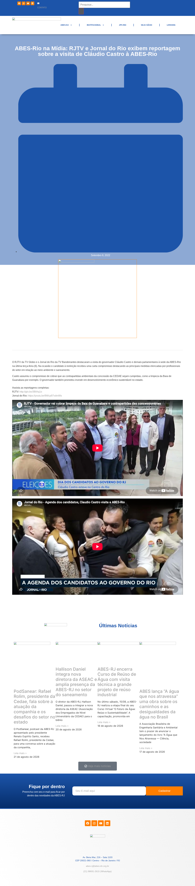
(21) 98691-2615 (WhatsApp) (97, 871)
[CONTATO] (38, 3)
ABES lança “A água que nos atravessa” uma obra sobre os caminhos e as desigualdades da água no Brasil (159, 704)
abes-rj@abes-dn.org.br (97, 866)
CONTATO (42, 7)
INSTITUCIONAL (94, 25)
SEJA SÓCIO (146, 25)
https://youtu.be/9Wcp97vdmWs (45, 395)
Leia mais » (20, 753)
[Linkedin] (32, 3)
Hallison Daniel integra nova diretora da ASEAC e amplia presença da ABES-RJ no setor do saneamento (76, 682)
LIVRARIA (171, 25)
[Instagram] (23, 3)
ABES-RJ (64, 25)
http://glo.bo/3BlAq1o (31, 391)
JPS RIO (122, 25)
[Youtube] (28, 3)
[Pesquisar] (81, 11)
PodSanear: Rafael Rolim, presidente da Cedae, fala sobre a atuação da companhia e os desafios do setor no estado (34, 707)
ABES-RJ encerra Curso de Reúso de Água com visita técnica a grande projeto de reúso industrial (117, 682)
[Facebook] (19, 3)
